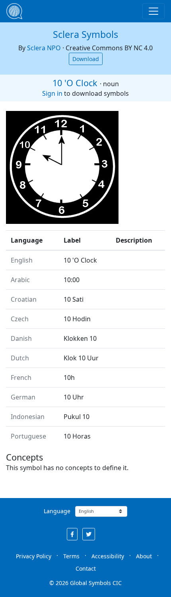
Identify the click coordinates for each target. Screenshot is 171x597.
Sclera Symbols (85, 34)
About (144, 556)
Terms (71, 556)
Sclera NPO (44, 47)
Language (57, 511)
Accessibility (107, 556)
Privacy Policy (33, 556)
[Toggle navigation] (153, 11)
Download (85, 59)
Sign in (52, 93)
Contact (86, 568)
